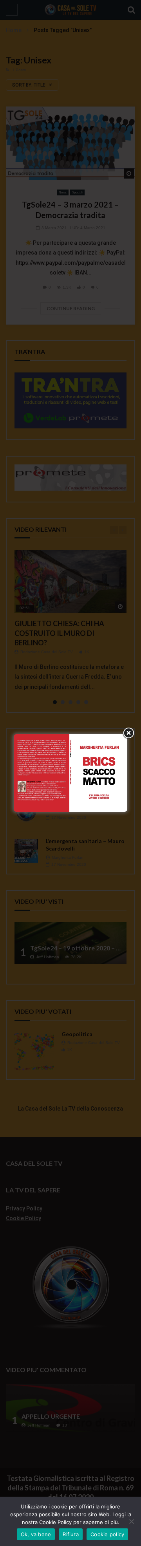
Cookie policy (107, 1534)
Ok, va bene (36, 1534)
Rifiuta (71, 1534)
